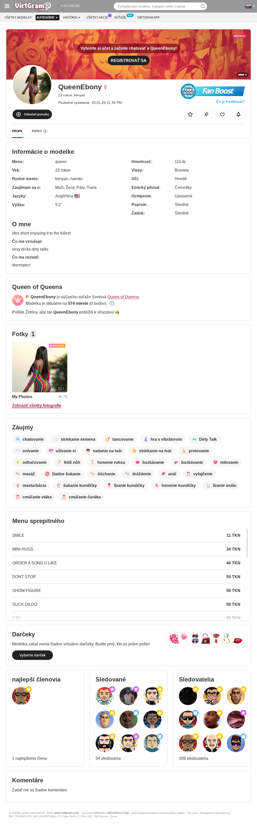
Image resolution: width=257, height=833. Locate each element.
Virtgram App (148, 17)
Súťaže (120, 17)
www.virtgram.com (66, 812)
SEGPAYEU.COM (118, 812)
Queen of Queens (123, 297)
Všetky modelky (18, 17)
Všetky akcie (97, 17)
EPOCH (99, 812)
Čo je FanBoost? (230, 102)
